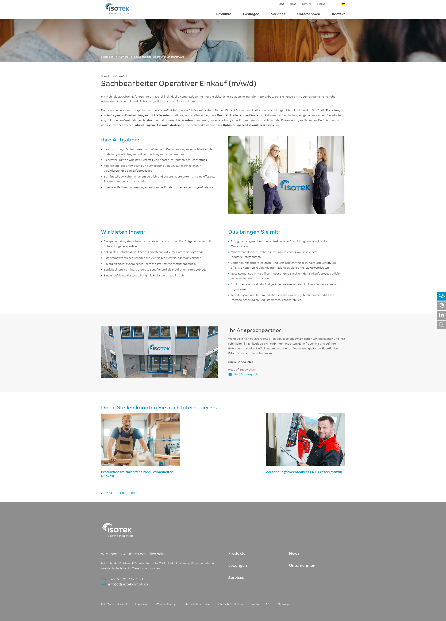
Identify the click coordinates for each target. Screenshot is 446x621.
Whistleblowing (166, 603)
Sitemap (283, 603)
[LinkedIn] (441, 315)
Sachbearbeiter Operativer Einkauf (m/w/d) (159, 56)
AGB (268, 603)
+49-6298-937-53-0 (126, 578)
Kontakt (338, 14)
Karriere (306, 3)
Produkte (223, 14)
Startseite (107, 56)
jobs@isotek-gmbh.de (247, 374)
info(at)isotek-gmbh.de (128, 584)
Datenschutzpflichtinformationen (238, 603)
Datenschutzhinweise (196, 603)
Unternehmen (308, 14)
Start (281, 3)
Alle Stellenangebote (119, 492)
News (293, 3)
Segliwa (321, 3)
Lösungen (251, 14)
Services (278, 14)
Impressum (142, 603)
